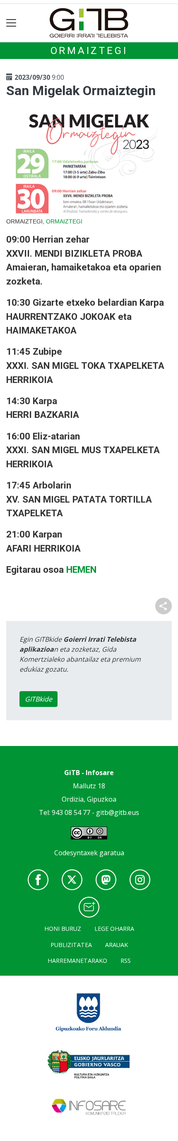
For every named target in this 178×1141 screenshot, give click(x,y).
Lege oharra (114, 928)
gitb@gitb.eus (117, 812)
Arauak (116, 945)
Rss (125, 960)
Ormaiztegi (89, 50)
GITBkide (38, 699)
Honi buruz (62, 928)
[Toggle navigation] (11, 23)
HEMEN (81, 569)
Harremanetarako (77, 960)
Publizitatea (71, 945)
